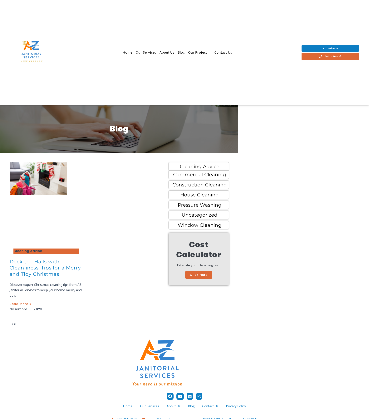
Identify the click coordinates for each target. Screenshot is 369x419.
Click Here (199, 275)
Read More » (20, 304)
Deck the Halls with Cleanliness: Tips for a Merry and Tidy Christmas (45, 268)
